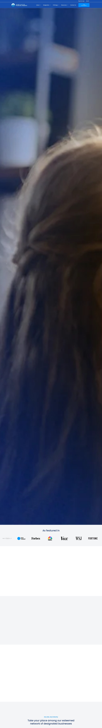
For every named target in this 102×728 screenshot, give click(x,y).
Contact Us (73, 5)
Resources (64, 5)
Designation (46, 5)
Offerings (55, 5)
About (37, 5)
